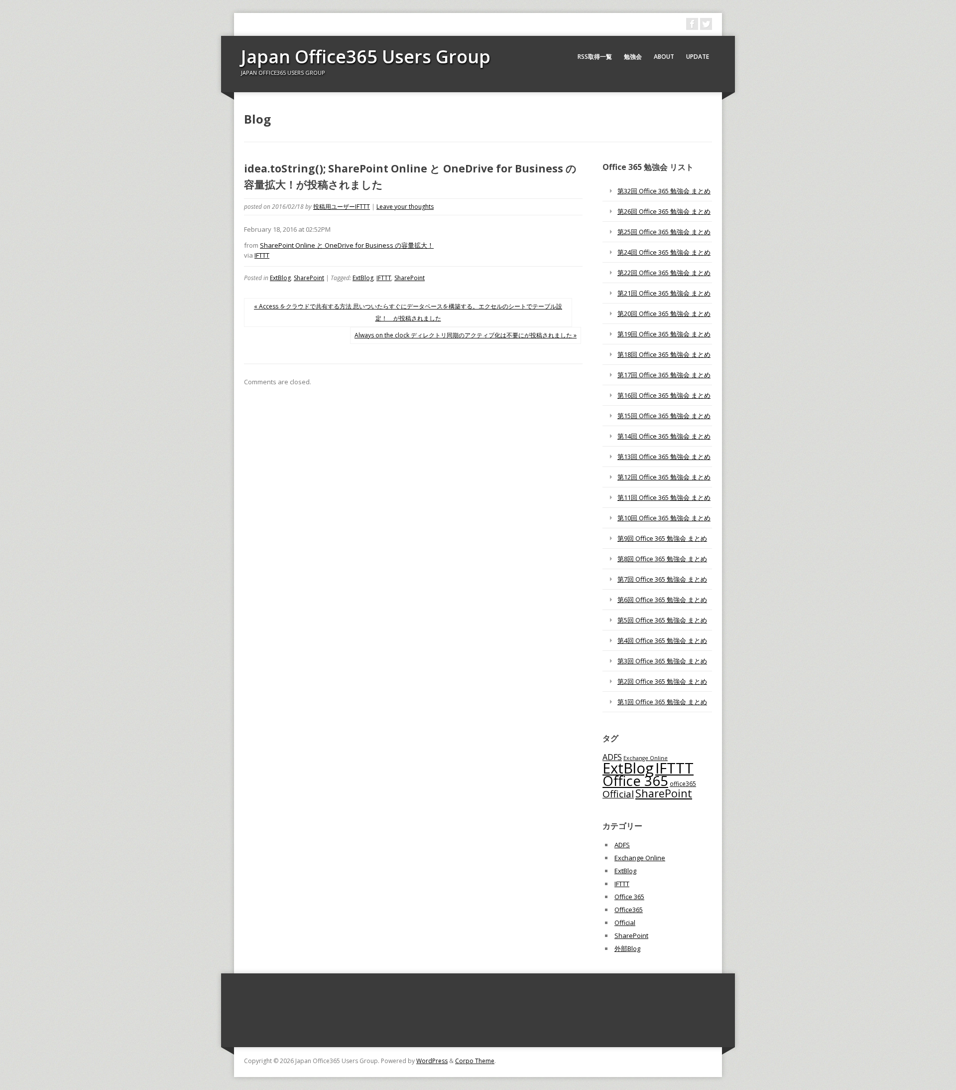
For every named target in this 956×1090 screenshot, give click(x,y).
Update (697, 56)
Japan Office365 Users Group (365, 56)
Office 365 (635, 781)
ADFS (612, 757)
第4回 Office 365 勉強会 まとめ (662, 640)
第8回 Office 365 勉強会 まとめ (662, 558)
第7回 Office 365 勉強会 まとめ (662, 579)
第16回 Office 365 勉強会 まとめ (664, 395)
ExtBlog (280, 278)
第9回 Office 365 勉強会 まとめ (662, 538)
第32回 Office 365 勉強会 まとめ (664, 190)
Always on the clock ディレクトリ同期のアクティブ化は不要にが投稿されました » (466, 335)
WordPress (432, 1061)
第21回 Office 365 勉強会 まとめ (664, 293)
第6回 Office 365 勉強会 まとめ (662, 599)
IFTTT (261, 255)
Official (618, 793)
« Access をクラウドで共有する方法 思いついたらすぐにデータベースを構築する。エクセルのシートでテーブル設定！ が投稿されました (408, 312)
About (664, 56)
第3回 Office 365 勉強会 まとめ (662, 660)
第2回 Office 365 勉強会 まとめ (662, 681)
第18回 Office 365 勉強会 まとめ (664, 354)
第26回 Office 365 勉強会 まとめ (664, 211)
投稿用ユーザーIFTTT (341, 206)
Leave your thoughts (405, 206)
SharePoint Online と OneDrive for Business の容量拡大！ (347, 245)
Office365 (628, 909)
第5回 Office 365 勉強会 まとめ (662, 620)
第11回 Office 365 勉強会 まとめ (664, 497)
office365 (683, 783)
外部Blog (627, 948)
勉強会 (633, 56)
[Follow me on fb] (692, 24)
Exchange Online (639, 857)
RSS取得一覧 (595, 56)
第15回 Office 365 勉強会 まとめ (664, 415)
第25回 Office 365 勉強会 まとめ (664, 231)
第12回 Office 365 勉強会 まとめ (664, 476)
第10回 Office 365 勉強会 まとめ (664, 517)
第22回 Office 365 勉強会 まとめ (664, 272)
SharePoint (309, 278)
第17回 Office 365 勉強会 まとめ (664, 374)
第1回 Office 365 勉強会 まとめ (662, 701)
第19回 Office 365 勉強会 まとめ (664, 333)
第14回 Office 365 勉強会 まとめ (664, 436)
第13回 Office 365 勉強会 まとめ (664, 456)
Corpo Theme (474, 1061)
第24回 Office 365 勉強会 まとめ (664, 252)
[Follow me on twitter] (706, 24)
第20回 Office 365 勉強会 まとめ (664, 313)
